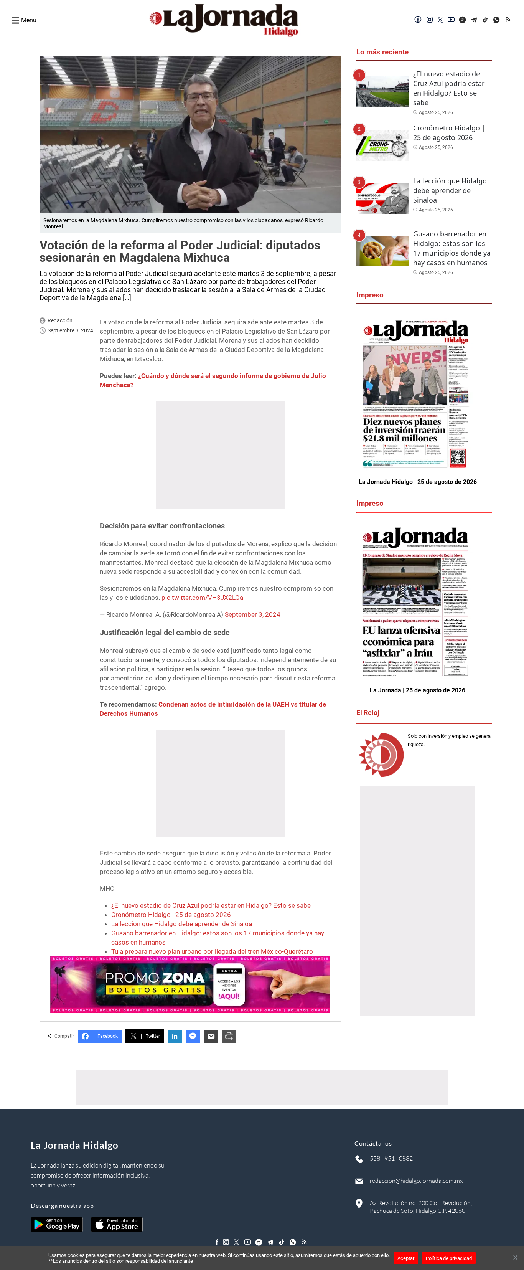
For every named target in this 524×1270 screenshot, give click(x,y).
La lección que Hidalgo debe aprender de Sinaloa (181, 924)
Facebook (105, 1036)
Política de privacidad (449, 1258)
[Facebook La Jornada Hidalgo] (418, 20)
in (175, 1036)
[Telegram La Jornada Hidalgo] (474, 20)
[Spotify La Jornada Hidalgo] (462, 20)
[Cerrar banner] (515, 1258)
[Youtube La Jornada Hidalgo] (451, 20)
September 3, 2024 (252, 614)
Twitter (150, 1036)
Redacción (60, 320)
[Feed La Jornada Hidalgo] (508, 20)
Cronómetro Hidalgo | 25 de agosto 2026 (171, 914)
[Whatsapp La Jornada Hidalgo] (497, 20)
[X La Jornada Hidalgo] (440, 20)
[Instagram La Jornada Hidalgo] (429, 20)
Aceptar (405, 1258)
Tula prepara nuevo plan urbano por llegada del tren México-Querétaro (212, 951)
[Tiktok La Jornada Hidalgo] (485, 20)
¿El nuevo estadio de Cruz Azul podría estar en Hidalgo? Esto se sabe (211, 905)
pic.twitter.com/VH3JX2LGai (203, 597)
